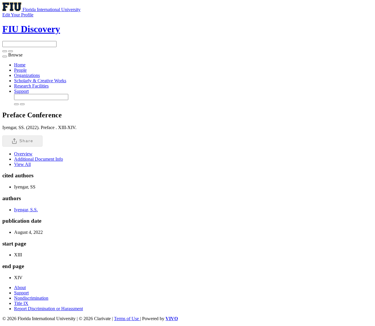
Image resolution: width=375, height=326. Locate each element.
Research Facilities (31, 85)
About (20, 287)
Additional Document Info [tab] (38, 159)
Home (19, 64)
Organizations (27, 75)
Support (21, 91)
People (20, 70)
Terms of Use (127, 318)
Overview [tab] (23, 153)
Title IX (21, 303)
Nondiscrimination (31, 298)
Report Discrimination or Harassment (48, 308)
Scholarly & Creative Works (40, 80)
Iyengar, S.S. (26, 209)
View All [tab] (22, 164)
